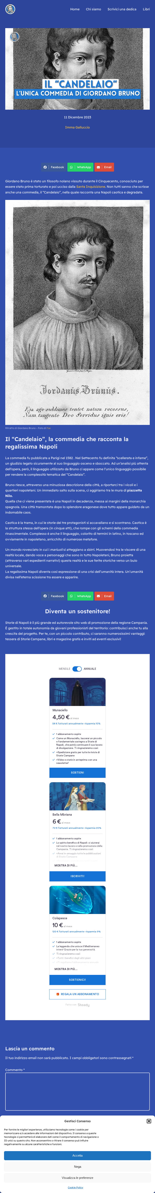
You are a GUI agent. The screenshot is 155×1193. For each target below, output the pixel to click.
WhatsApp (84, 167)
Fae (49, 428)
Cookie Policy (75, 1187)
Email (108, 167)
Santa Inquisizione (90, 187)
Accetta (77, 1155)
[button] (149, 1121)
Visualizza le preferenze (77, 1177)
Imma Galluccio (77, 127)
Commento (15, 1070)
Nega (77, 1166)
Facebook (57, 167)
